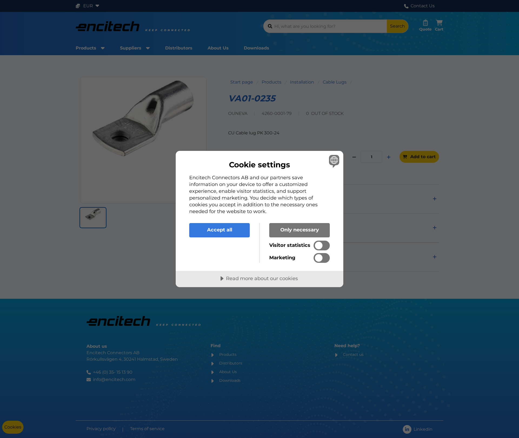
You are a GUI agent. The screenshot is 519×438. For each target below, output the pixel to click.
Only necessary (299, 230)
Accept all (219, 230)
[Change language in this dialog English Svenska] (333, 161)
